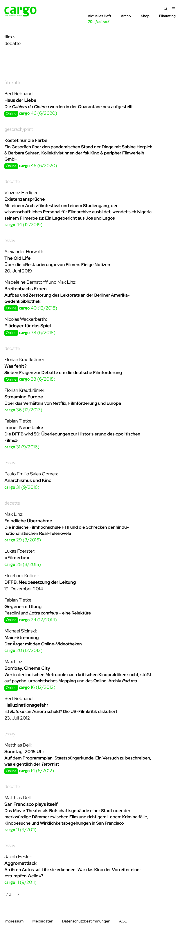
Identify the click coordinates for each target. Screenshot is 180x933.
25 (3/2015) (22, 565)
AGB (123, 921)
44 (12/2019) (23, 225)
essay (9, 241)
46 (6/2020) (38, 113)
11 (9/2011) (20, 830)
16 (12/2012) (37, 687)
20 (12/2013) (23, 651)
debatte (12, 181)
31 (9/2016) (21, 447)
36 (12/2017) (23, 410)
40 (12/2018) (38, 308)
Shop (145, 16)
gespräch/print (18, 129)
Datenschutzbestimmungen (86, 921)
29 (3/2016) (22, 540)
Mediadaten (42, 921)
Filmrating (167, 16)
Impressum (13, 921)
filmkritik (12, 83)
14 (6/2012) (36, 771)
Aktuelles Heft (99, 19)
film (8, 37)
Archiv (126, 16)
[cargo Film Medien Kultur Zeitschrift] (20, 15)
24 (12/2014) (38, 620)
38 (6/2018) (37, 333)
